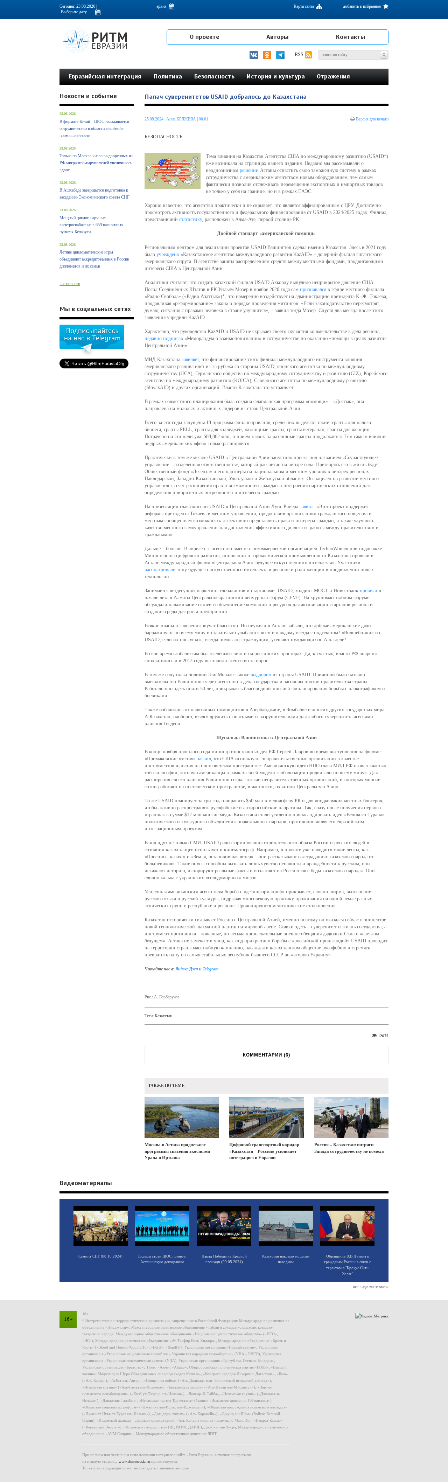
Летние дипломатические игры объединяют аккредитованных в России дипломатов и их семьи (94, 259)
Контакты (350, 37)
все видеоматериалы (370, 1286)
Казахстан (163, 1015)
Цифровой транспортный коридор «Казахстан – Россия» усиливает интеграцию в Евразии (264, 1151)
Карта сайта (304, 6)
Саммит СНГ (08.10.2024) (100, 1256)
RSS (300, 54)
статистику (190, 219)
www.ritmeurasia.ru (134, 1461)
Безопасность (214, 76)
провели (368, 590)
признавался (313, 289)
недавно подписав (164, 338)
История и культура (275, 76)
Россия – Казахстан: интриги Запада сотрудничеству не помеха (349, 1148)
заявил (307, 506)
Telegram (210, 969)
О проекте (204, 37)
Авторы (277, 37)
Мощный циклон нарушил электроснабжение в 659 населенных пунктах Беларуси (91, 224)
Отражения (333, 76)
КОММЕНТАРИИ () (266, 1055)
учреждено (167, 254)
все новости (69, 283)
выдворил (261, 674)
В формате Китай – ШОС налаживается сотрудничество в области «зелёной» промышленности (94, 128)
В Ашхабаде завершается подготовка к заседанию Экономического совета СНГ (94, 194)
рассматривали (160, 569)
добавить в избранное (362, 6)
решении (249, 170)
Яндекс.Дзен (186, 969)
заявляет (190, 359)
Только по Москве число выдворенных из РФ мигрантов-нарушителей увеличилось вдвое (96, 162)
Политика (167, 76)
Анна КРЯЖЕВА (181, 119)
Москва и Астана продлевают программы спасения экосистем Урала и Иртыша (177, 1151)
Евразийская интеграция (104, 76)
